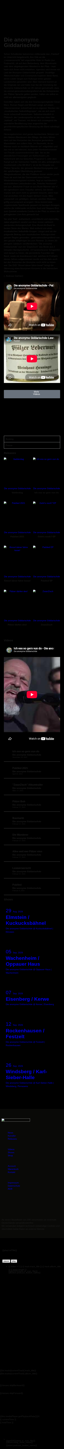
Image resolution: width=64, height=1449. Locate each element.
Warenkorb (13, 1169)
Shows (11, 1152)
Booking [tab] (10, 439)
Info (11, 939)
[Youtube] (44, 1202)
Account (12, 1166)
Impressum (13, 1182)
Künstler (12, 1136)
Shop (10, 1155)
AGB (10, 1189)
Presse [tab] (9, 445)
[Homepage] (8, 407)
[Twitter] (36, 1202)
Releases (12, 1139)
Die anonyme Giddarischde (17, 488)
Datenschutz (14, 1186)
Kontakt (11, 1172)
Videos (11, 1149)
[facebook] (8, 417)
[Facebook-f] (28, 1202)
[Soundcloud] (19, 1202)
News (10, 1132)
